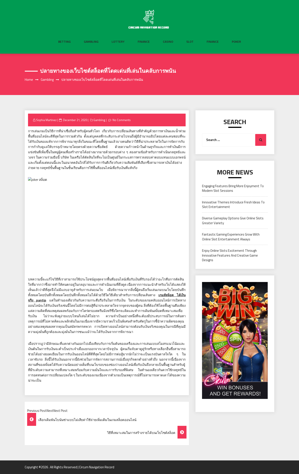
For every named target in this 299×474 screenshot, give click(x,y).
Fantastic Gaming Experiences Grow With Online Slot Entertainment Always (231, 236)
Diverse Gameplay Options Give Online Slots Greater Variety (233, 220)
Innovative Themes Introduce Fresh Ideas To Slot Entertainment (233, 204)
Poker (236, 41)
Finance (144, 41)
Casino (168, 41)
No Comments (122, 120)
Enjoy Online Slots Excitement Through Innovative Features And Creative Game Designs (230, 255)
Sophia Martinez (46, 120)
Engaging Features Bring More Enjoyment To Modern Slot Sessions (233, 188)
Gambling (91, 41)
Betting (64, 41)
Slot (189, 41)
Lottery (118, 41)
